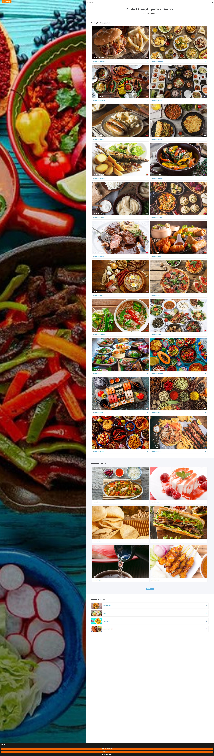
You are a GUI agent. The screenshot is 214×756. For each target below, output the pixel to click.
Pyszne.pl (89, 2)
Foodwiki (93, 2)
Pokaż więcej (149, 588)
